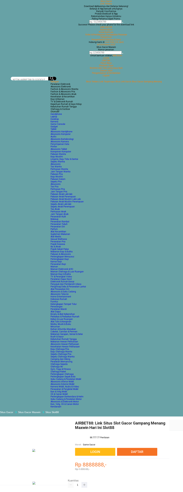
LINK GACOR (106, 27)
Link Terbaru (106, 4)
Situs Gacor (106, 1)
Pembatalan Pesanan (116, 34)
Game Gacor (106, 29)
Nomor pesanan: (106, 49)
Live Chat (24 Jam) (114, 42)
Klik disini (117, 55)
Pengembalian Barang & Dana (106, 39)
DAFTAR (106, 60)
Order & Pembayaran (95, 34)
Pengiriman (106, 37)
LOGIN (106, 58)
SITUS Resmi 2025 (106, 44)
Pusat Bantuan (106, 32)
